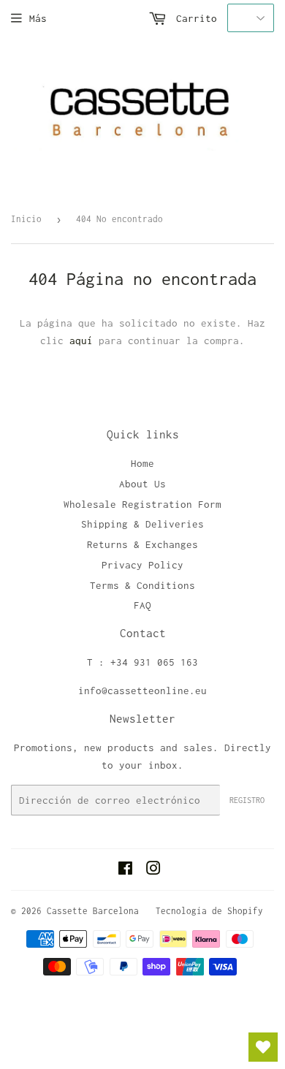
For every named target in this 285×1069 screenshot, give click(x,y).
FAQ (142, 605)
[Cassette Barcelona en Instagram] (153, 870)
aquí (81, 340)
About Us (142, 484)
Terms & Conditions (142, 585)
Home (142, 463)
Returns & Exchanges (142, 544)
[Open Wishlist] (263, 1047)
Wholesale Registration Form (142, 504)
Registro (247, 800)
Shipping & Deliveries (142, 524)
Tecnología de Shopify (209, 911)
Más (38, 18)
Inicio (26, 219)
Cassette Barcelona (93, 911)
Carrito (193, 18)
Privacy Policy (142, 565)
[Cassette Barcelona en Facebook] (125, 870)
